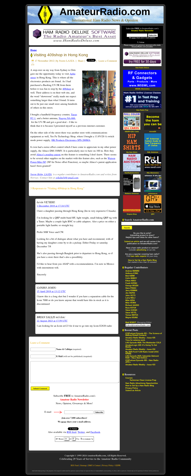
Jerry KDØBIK (131, 290)
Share (81, 60)
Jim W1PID (130, 293)
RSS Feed (75, 465)
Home (33, 50)
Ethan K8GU (130, 281)
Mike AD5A (130, 300)
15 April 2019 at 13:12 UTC (51, 291)
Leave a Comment (108, 60)
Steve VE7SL (131, 313)
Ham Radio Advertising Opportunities (141, 383)
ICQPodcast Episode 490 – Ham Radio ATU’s (141, 361)
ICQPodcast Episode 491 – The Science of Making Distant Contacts (143, 334)
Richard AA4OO (132, 305)
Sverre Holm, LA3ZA (41, 174)
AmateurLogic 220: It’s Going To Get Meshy (141, 346)
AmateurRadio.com (105, 11)
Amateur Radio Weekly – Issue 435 (140, 338)
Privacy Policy (131, 388)
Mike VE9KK (130, 303)
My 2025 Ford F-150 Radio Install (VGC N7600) (142, 353)
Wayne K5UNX (131, 317)
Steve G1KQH (131, 310)
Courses (129, 378)
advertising (141, 250)
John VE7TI (130, 295)
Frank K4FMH (131, 283)
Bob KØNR (130, 276)
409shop (67, 88)
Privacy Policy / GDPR (111, 465)
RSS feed (71, 432)
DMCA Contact (94, 465)
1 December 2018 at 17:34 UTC (53, 205)
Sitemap (83, 465)
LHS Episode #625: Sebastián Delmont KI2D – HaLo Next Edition (142, 357)
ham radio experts (138, 256)
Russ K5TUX (130, 308)
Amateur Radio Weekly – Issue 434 (140, 349)
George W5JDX (131, 286)
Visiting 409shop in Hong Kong (60, 55)
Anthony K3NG (131, 273)
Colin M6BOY (131, 278)
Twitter (81, 432)
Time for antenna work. (135, 340)
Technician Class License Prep (143, 380)
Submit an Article (133, 390)
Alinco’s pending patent (48, 154)
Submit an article (131, 241)
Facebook (95, 432)
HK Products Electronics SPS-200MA (70, 140)
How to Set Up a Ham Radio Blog (142, 260)
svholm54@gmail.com (67, 177)
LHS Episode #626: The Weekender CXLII (143, 343)
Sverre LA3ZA (66, 60)
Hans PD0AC (130, 288)
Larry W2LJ (130, 298)
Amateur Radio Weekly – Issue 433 (140, 365)
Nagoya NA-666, (67, 118)
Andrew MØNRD (132, 271)
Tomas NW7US (131, 315)
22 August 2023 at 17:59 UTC (52, 320)
